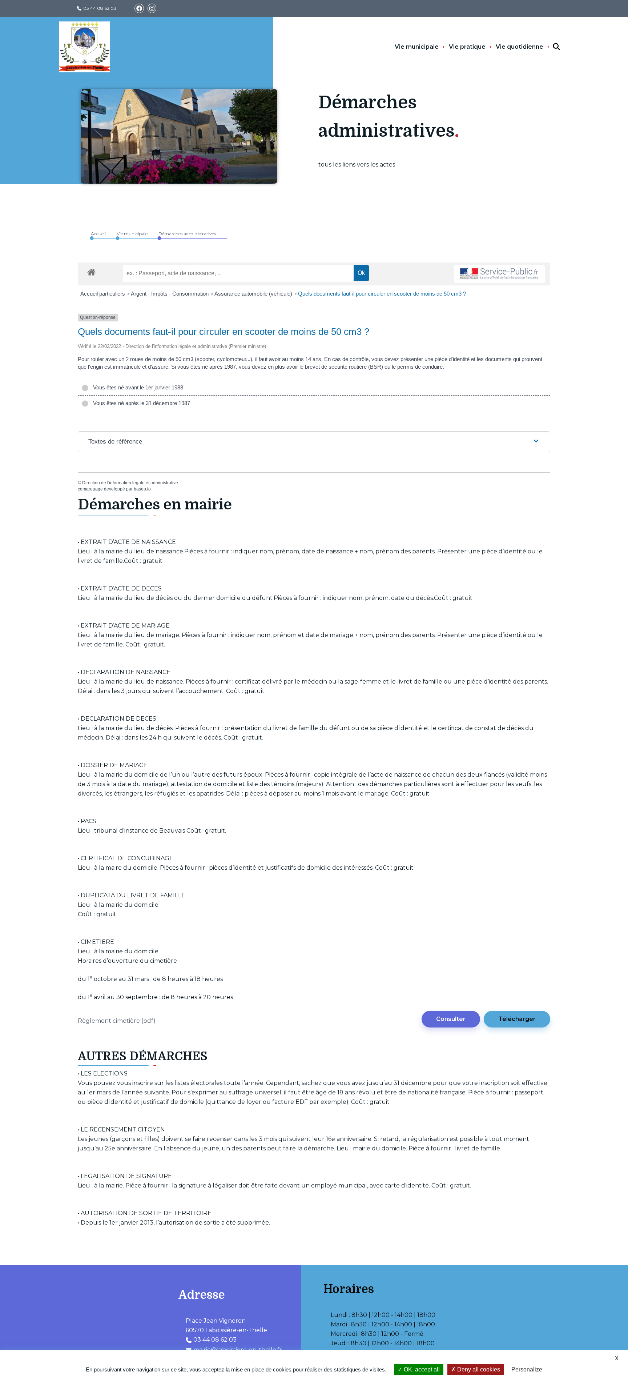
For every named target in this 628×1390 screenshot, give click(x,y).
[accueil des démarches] (91, 271)
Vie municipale (417, 46)
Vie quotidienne (519, 46)
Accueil (98, 233)
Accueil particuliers (102, 294)
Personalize (526, 1369)
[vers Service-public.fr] (499, 274)
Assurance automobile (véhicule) (253, 294)
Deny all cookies (478, 1369)
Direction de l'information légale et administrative (130, 482)
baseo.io (142, 489)
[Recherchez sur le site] (549, 47)
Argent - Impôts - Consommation (170, 294)
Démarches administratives (187, 233)
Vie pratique (467, 46)
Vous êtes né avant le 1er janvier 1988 (136, 387)
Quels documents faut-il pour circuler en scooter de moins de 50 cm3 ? (382, 294)
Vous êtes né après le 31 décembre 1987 (140, 403)
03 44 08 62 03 (99, 8)
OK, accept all (421, 1369)
